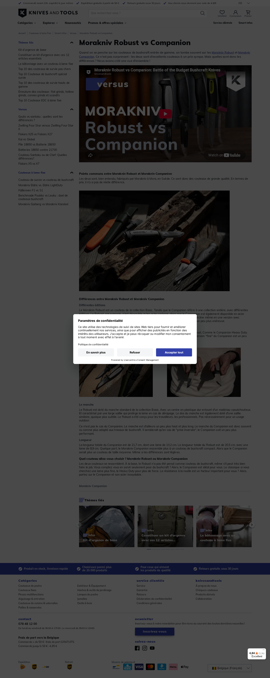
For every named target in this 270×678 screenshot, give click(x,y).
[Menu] (263, 650)
